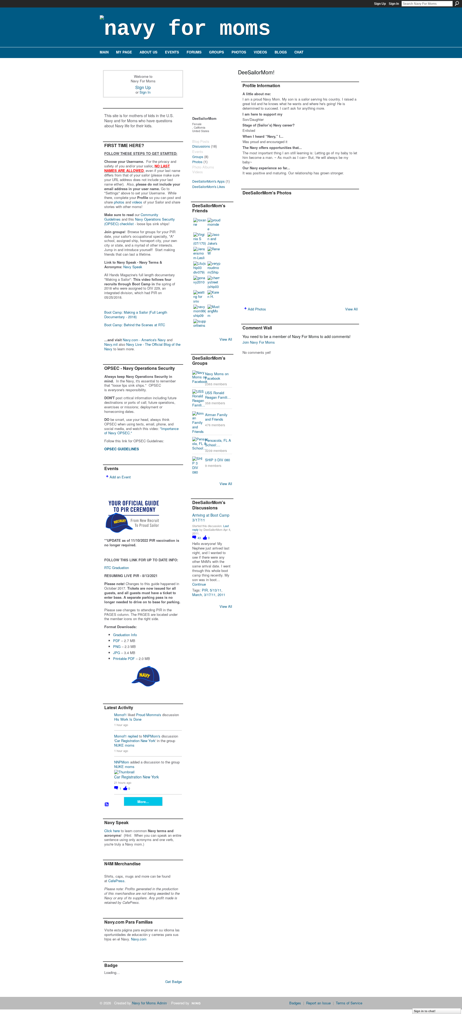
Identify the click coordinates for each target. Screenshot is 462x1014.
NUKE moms (124, 745)
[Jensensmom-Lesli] (199, 253)
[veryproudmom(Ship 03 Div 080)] (213, 267)
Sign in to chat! (425, 1011)
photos (119, 202)
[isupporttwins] (199, 325)
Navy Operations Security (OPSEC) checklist (139, 221)
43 (200, 538)
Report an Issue (318, 1002)
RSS (107, 804)
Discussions (201, 146)
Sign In (394, 4)
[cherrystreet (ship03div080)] (213, 282)
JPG (116, 652)
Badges (295, 1002)
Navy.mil (111, 344)
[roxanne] (199, 224)
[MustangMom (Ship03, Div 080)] (213, 311)
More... (143, 801)
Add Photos (257, 309)
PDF (116, 640)
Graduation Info (125, 634)
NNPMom (121, 762)
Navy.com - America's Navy (144, 339)
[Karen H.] (213, 296)
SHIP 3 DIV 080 (217, 459)
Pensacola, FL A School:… (218, 442)
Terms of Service (349, 1002)
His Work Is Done (127, 719)
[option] (300, 250)
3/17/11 (209, 594)
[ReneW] (213, 253)
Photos (197, 161)
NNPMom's (151, 736)
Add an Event (120, 476)
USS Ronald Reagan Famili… (218, 395)
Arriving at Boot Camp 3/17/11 (210, 517)
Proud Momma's (148, 714)
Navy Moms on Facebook (217, 376)
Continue (199, 584)
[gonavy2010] (199, 282)
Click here (112, 830)
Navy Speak (132, 266)
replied (133, 736)
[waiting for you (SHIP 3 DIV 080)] (199, 296)
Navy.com (139, 939)
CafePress (116, 880)
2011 (221, 594)
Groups (197, 156)
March (197, 594)
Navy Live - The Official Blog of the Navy (142, 346)
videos (137, 202)
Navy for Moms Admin (149, 1002)
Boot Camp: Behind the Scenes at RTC (134, 324)
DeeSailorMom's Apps (208, 181)
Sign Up (380, 4)
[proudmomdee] (213, 224)
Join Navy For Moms (258, 342)
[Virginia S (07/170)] (199, 238)
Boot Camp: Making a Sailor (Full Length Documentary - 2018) (135, 314)
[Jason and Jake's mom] (213, 238)
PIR (205, 590)
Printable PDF (124, 658)
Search (457, 3)
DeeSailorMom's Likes (208, 186)
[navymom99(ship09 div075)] (199, 311)
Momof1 (120, 714)
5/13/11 (215, 590)
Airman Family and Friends (216, 417)
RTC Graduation (116, 567)
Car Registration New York (135, 740)
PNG (117, 646)
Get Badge (173, 981)
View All (226, 339)
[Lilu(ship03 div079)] (199, 267)
